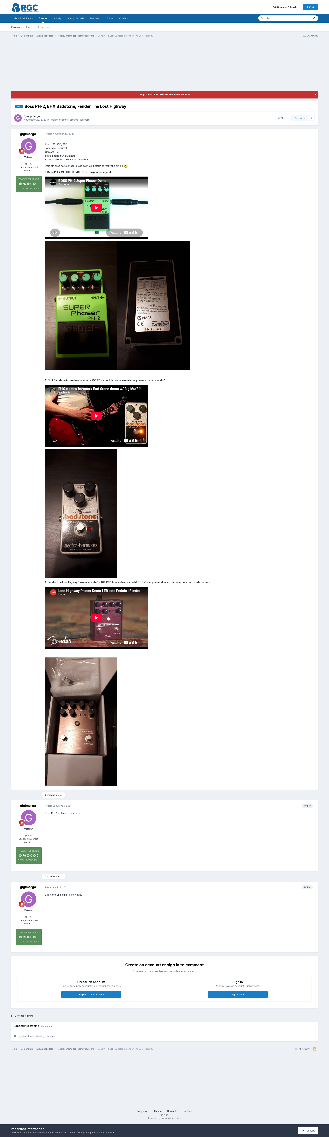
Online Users (44, 27)
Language (143, 1111)
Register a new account (91, 994)
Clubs (110, 18)
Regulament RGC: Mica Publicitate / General (164, 94)
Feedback (95, 18)
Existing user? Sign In (285, 7)
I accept (309, 1130)
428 (29, 163)
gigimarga (33, 116)
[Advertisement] (73, 67)
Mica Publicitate (23, 18)
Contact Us (173, 1111)
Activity (57, 18)
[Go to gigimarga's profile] (18, 118)
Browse (43, 18)
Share (283, 118)
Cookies (187, 1111)
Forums (15, 27)
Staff (28, 27)
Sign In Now (237, 994)
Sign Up (311, 6)
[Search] (314, 18)
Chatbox (123, 18)
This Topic (300, 18)
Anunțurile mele (75, 18)
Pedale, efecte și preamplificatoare (70, 119)
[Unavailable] (81, 305)
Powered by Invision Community (164, 1118)
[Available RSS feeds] (314, 1049)
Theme (158, 1111)
